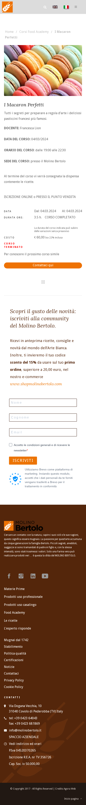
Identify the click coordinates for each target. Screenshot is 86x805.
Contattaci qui (43, 265)
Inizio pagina (72, 798)
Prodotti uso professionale (23, 597)
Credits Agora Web (65, 788)
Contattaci (11, 673)
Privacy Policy (14, 680)
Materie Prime (14, 589)
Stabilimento (13, 647)
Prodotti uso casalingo (20, 605)
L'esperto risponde (17, 628)
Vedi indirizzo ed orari (25, 744)
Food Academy (14, 612)
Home (9, 32)
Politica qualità (15, 653)
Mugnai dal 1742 (16, 640)
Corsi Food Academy (34, 32)
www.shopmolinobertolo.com (36, 383)
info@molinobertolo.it (25, 730)
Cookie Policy (13, 687)
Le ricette (10, 620)
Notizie (9, 667)
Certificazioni (13, 660)
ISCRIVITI (23, 460)
